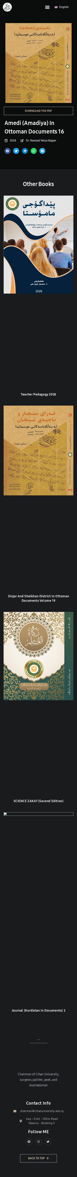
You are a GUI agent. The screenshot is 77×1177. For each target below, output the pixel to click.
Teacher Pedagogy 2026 (38, 394)
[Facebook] (29, 1141)
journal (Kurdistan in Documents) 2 (38, 1010)
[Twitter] (48, 1141)
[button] (47, 7)
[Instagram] (38, 1141)
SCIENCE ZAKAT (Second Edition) (39, 801)
